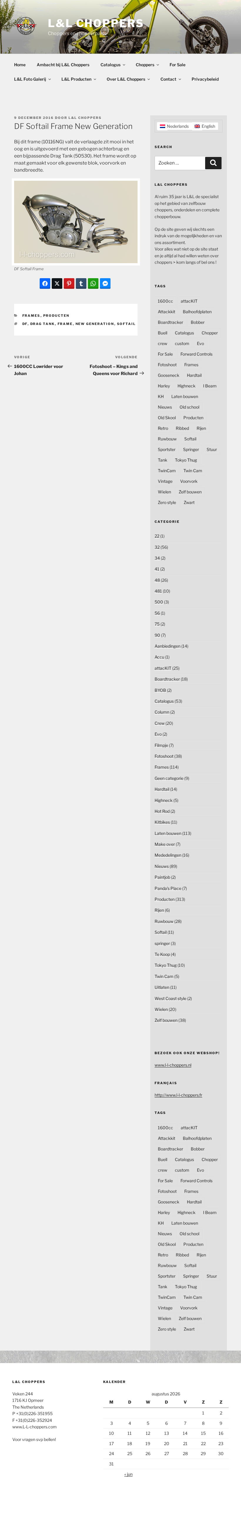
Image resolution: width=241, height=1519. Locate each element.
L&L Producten (76, 79)
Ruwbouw (167, 438)
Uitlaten (162, 987)
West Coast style (170, 998)
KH (161, 396)
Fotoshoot (167, 364)
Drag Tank (42, 324)
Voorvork (189, 481)
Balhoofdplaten (197, 311)
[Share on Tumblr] (81, 283)
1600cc (165, 301)
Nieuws (165, 406)
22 (157, 535)
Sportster (166, 449)
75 (157, 623)
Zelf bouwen (190, 491)
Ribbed (182, 428)
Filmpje (161, 745)
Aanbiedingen (167, 646)
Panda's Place (168, 888)
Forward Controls (196, 353)
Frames (31, 316)
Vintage (165, 481)
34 (157, 557)
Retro (163, 428)
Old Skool (167, 417)
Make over (165, 844)
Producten (56, 316)
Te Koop (162, 954)
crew (162, 343)
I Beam (210, 385)
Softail (126, 324)
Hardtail (194, 375)
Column (162, 711)
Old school (189, 406)
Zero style (167, 502)
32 (157, 547)
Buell (162, 332)
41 (157, 568)
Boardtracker (170, 322)
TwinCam (167, 470)
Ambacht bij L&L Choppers (63, 64)
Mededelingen (168, 855)
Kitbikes (162, 822)
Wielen (164, 491)
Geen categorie (169, 778)
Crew (160, 723)
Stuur (212, 449)
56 (157, 613)
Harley (164, 385)
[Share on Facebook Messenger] (105, 283)
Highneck (186, 385)
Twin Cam (192, 470)
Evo (200, 343)
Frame (65, 324)
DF (25, 324)
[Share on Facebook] (45, 283)
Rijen (201, 428)
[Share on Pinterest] (69, 283)
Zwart (189, 502)
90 (157, 635)
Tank (162, 459)
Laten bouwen (184, 396)
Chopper (210, 332)
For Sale (177, 64)
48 (157, 580)
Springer (191, 449)
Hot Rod (162, 811)
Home (20, 64)
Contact (168, 79)
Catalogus (110, 64)
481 (158, 590)
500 (159, 601)
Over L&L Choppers (126, 79)
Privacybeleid (205, 79)
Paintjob (162, 877)
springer (162, 943)
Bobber (198, 322)
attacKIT (189, 301)
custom (182, 343)
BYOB (160, 690)
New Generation (95, 324)
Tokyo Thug (186, 459)
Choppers (145, 64)
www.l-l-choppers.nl (173, 1064)
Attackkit (166, 311)
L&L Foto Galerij (30, 79)
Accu (159, 656)
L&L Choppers (96, 23)
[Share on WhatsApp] (93, 283)
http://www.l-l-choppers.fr (178, 1094)
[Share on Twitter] (57, 283)
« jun (128, 1474)
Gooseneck (168, 375)
